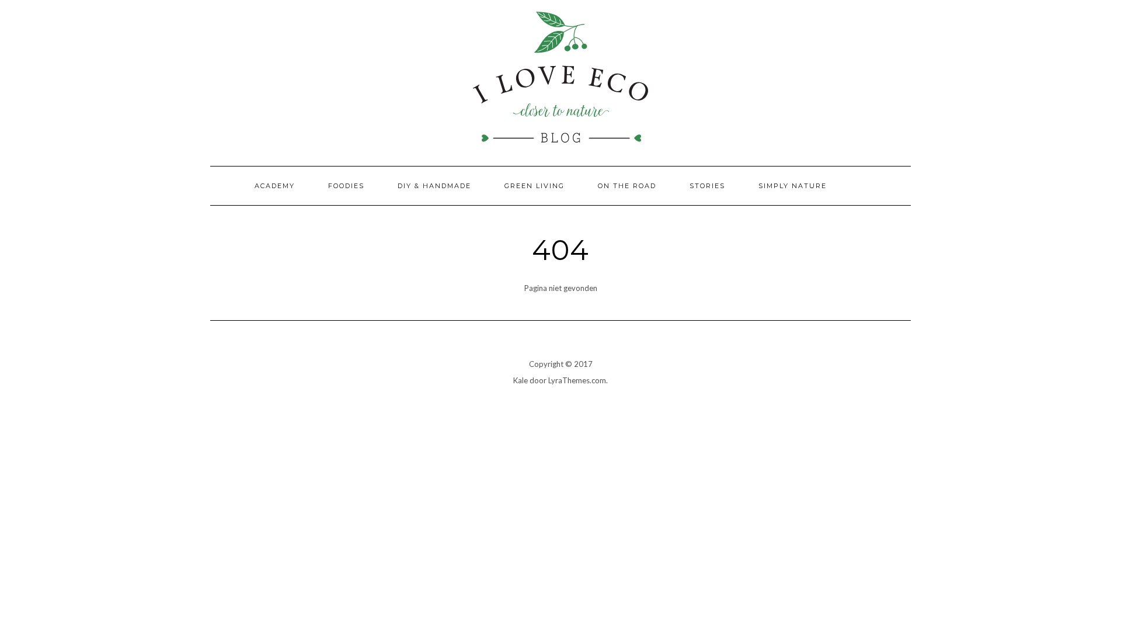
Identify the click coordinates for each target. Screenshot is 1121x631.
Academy (275, 186)
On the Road (627, 186)
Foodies (346, 186)
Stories (707, 186)
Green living (534, 186)
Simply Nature (792, 186)
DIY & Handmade (434, 186)
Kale (520, 380)
